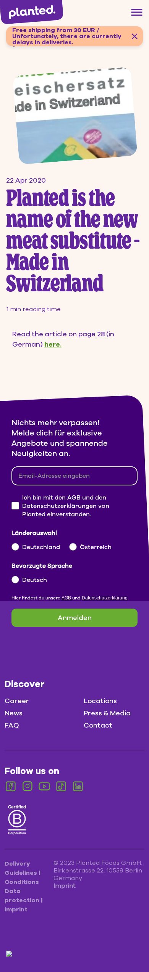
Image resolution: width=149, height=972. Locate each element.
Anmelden (75, 617)
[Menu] (137, 12)
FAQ (12, 725)
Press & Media (107, 713)
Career (17, 700)
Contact (98, 725)
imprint (16, 909)
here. (53, 344)
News (14, 713)
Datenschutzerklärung (105, 598)
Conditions (22, 882)
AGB (67, 598)
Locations (100, 700)
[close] (134, 36)
